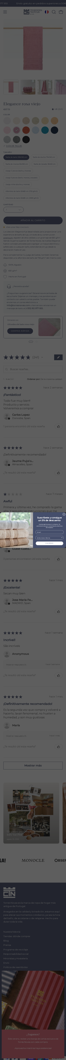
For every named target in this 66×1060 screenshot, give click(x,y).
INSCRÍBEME (49, 543)
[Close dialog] (64, 514)
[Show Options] (62, 538)
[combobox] (49, 538)
